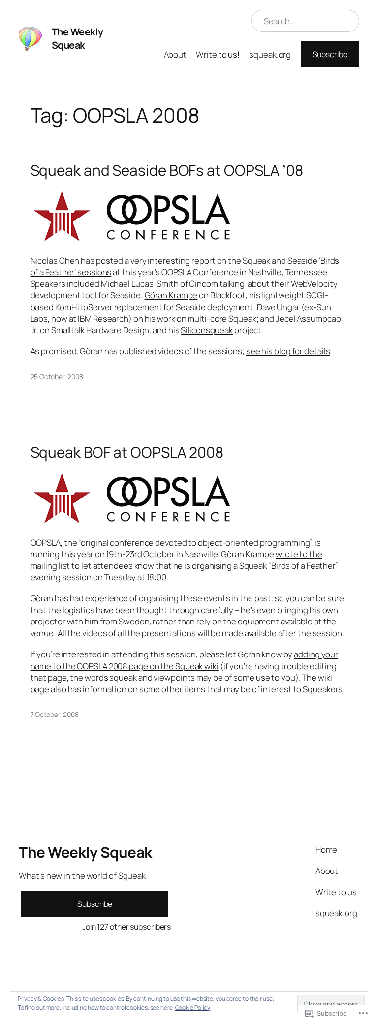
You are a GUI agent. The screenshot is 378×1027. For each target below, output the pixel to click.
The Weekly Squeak (77, 38)
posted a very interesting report (156, 260)
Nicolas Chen (55, 260)
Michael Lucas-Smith (140, 283)
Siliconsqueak (207, 330)
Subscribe (330, 54)
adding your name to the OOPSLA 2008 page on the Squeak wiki (185, 660)
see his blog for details (288, 351)
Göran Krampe (171, 295)
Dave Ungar (278, 306)
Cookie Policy (193, 1007)
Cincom (203, 283)
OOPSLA (46, 542)
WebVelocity (314, 283)
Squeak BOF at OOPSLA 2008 (127, 452)
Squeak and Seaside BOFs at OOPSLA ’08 (167, 170)
